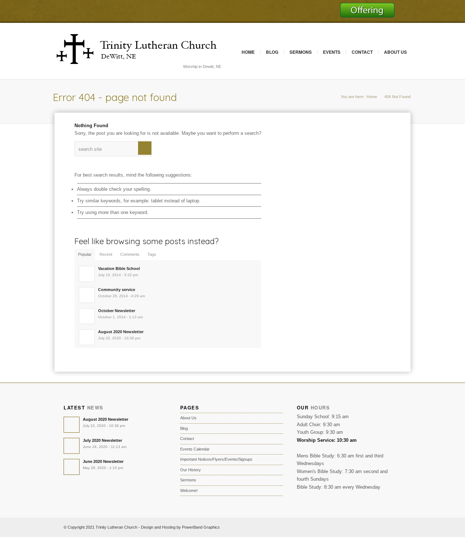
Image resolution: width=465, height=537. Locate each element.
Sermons (301, 52)
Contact (362, 52)
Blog (272, 52)
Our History (190, 470)
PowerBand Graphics (201, 527)
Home (248, 52)
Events (331, 52)
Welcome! (189, 490)
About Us (395, 52)
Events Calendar (195, 449)
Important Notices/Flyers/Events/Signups (216, 459)
